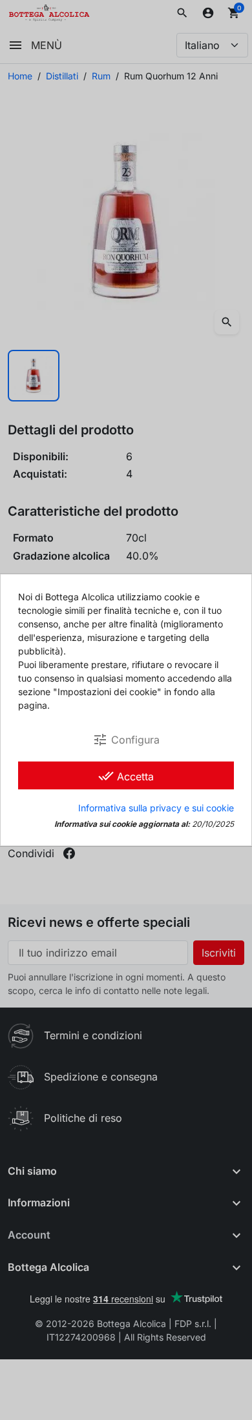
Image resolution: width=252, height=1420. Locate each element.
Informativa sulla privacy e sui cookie (156, 807)
